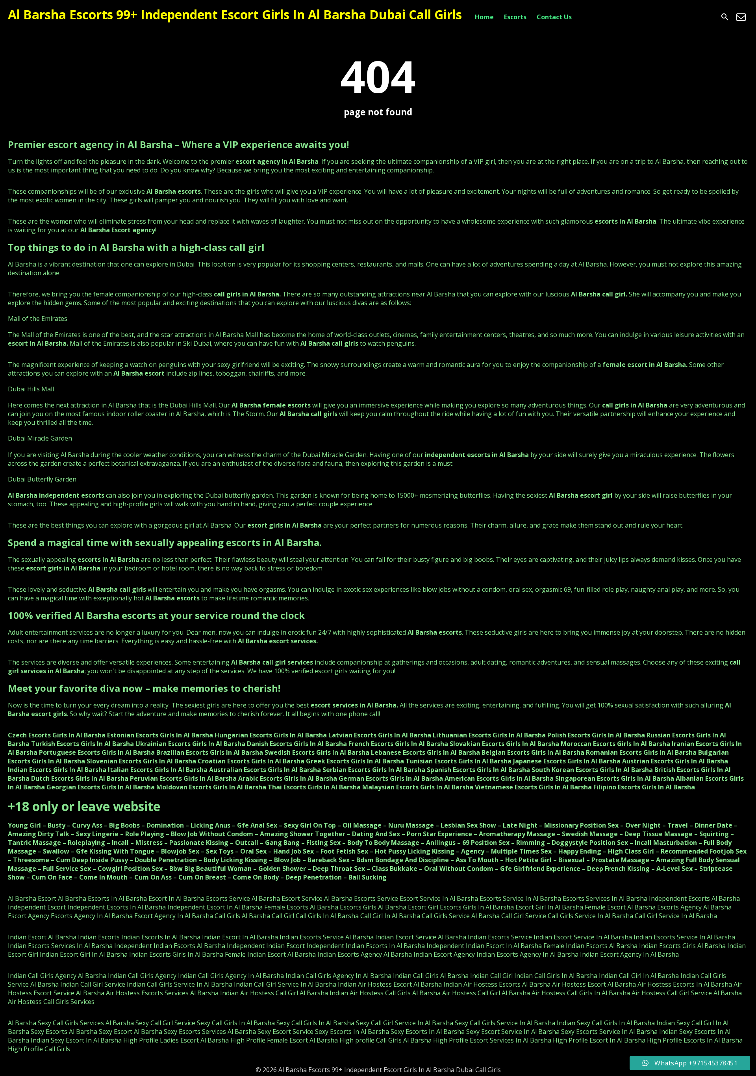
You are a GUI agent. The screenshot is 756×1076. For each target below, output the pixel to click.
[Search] (725, 17)
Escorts (515, 17)
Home (484, 17)
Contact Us (554, 17)
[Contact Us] (741, 17)
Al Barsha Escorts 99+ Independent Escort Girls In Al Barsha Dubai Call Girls (235, 14)
